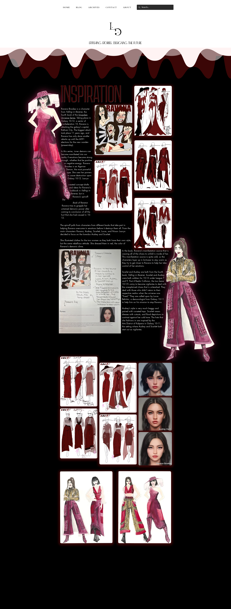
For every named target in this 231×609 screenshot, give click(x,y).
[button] (89, 291)
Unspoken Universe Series (74, 116)
